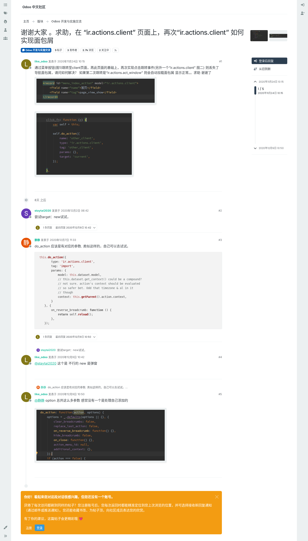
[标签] (5, 13)
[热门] (5, 21)
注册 (29, 527)
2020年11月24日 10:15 (71, 61)
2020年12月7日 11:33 (63, 240)
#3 (220, 240)
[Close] (217, 497)
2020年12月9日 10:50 (70, 394)
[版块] (5, 5)
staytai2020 (43, 210)
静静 (37, 240)
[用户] (5, 30)
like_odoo (41, 61)
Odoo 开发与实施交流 (37, 50)
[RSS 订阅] (115, 50)
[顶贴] (203, 186)
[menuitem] (302, 5)
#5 (220, 394)
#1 (220, 61)
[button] (5, 527)
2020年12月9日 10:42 (70, 357)
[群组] (5, 38)
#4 (220, 357)
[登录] (302, 5)
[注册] (302, 13)
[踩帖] (218, 186)
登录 (40, 527)
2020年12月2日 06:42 (75, 210)
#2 (220, 210)
